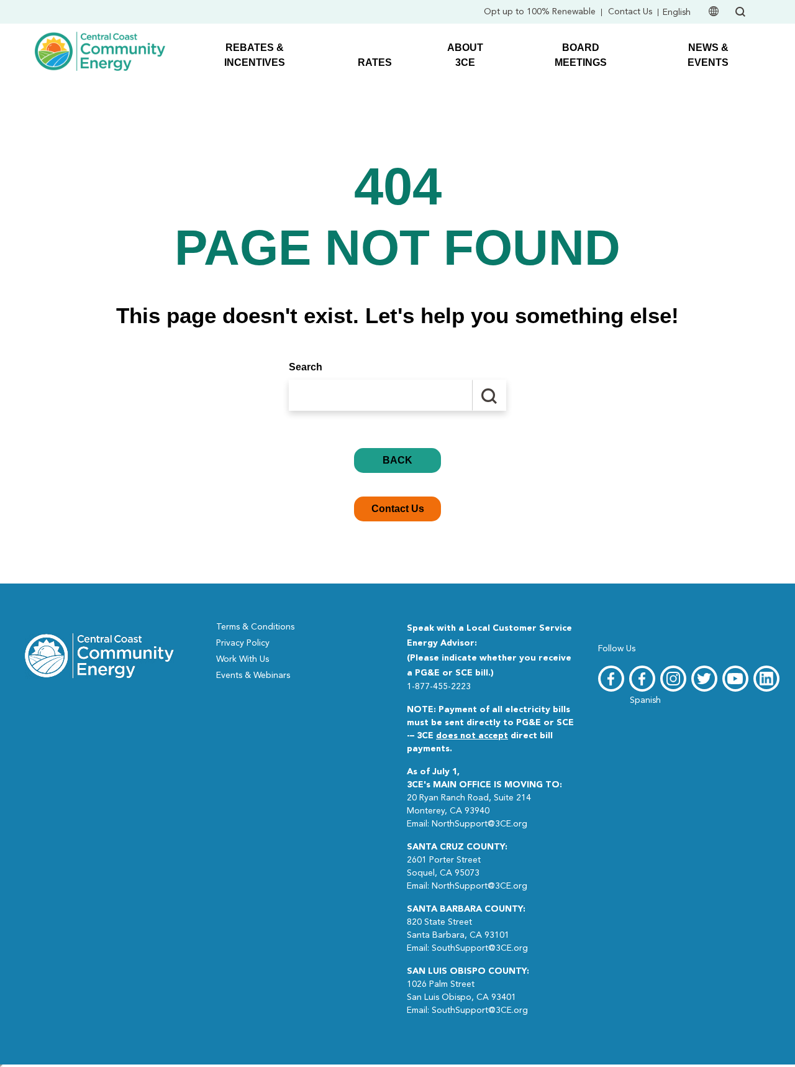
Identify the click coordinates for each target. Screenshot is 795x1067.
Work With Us (242, 659)
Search (305, 367)
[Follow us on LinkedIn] (766, 679)
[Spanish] (642, 679)
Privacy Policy (243, 643)
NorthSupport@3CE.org (479, 824)
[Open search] (740, 12)
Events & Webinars (253, 675)
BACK (397, 460)
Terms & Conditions (255, 627)
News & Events (708, 55)
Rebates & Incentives (254, 55)
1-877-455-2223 (439, 686)
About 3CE (465, 55)
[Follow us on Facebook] (611, 679)
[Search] (489, 395)
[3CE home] (99, 655)
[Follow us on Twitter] (704, 679)
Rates (375, 62)
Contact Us (630, 11)
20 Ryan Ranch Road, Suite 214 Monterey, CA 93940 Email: (484, 797)
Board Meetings (581, 55)
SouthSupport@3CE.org (480, 948)
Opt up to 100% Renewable (540, 11)
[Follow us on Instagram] (673, 679)
